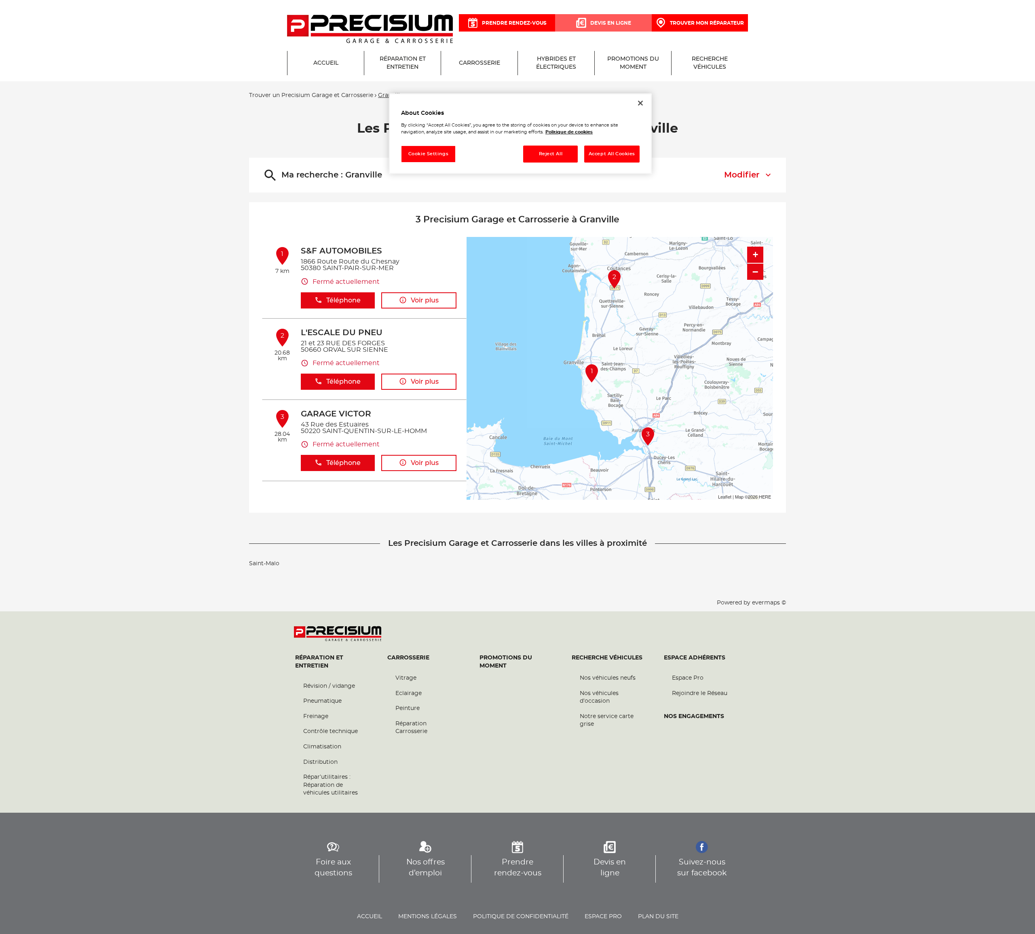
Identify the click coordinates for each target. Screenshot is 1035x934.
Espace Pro (687, 678)
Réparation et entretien (319, 662)
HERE (765, 496)
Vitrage (405, 678)
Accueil (369, 916)
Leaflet (724, 496)
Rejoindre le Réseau (699, 693)
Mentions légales (427, 916)
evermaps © (769, 603)
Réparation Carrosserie (411, 728)
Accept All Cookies (612, 154)
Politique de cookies (569, 132)
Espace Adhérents (694, 658)
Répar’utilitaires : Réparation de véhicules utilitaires (330, 785)
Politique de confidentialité (520, 916)
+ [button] (755, 254)
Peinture (407, 708)
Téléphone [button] (343, 300)
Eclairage (408, 693)
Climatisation (322, 747)
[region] (520, 133)
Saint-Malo (264, 563)
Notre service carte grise (607, 720)
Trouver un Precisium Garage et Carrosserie (311, 95)
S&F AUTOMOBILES (341, 251)
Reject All (551, 154)
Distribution (320, 762)
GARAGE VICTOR (336, 414)
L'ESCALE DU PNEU (341, 333)
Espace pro (603, 916)
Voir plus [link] (425, 300)
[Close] (640, 103)
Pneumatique (322, 701)
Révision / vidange (329, 686)
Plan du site (658, 916)
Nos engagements (694, 716)
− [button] (755, 271)
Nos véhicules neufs (608, 678)
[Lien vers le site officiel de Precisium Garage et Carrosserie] (370, 29)
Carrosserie (408, 658)
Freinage (315, 716)
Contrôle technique (330, 731)
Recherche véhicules (607, 658)
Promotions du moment (505, 662)
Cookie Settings (428, 154)
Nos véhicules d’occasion (599, 697)
